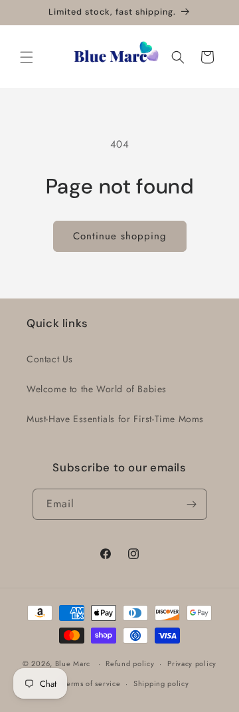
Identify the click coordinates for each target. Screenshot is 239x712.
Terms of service (91, 683)
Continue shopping (120, 236)
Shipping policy (161, 683)
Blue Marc (72, 663)
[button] (26, 57)
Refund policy (130, 663)
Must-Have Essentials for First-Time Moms (115, 418)
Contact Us (50, 359)
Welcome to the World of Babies (97, 389)
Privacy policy (191, 663)
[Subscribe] (191, 504)
